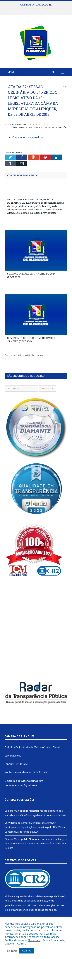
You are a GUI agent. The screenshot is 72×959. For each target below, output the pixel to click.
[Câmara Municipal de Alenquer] (36, 42)
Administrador (17, 124)
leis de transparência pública (21, 909)
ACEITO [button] (26, 950)
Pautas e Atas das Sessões (53, 127)
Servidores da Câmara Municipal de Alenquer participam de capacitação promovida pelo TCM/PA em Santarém (37, 8)
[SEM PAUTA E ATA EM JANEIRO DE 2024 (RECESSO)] (36, 250)
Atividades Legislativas (25, 127)
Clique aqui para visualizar (27, 137)
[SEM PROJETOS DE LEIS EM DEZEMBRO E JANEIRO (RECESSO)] (36, 314)
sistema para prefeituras (50, 896)
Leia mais (34, 940)
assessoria (30, 900)
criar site (27, 896)
